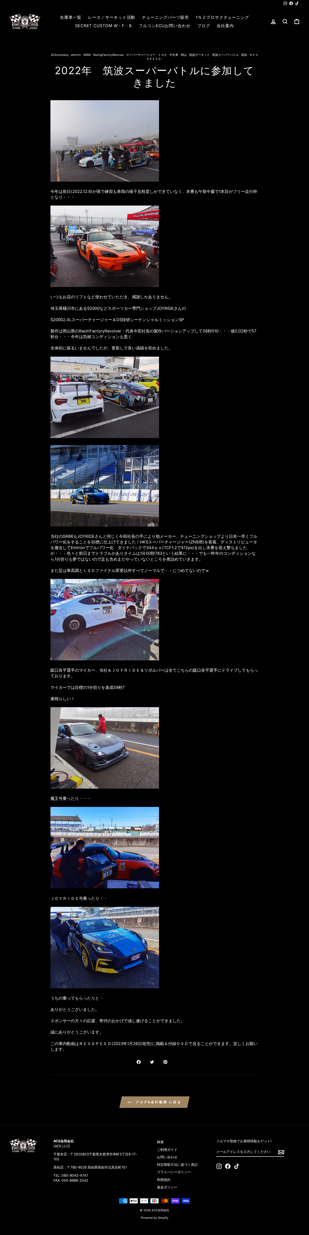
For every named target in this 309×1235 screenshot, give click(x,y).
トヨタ (162, 55)
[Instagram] (219, 1166)
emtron (76, 55)
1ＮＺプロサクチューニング (222, 17)
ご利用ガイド (167, 1149)
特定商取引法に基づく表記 (177, 1164)
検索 (160, 1142)
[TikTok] (236, 1166)
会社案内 (225, 25)
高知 (244, 55)
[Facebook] (228, 1166)
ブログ (203, 25)
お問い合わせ (167, 1157)
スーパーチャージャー (141, 55)
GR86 (87, 55)
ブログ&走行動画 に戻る (157, 1102)
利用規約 (164, 1180)
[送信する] (281, 1152)
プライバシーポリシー (174, 1172)
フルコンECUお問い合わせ (164, 25)
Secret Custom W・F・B (103, 25)
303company (60, 55)
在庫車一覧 (70, 17)
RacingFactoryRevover (108, 55)
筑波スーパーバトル (225, 55)
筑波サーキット (199, 55)
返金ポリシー (167, 1187)
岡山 (184, 55)
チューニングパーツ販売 (165, 17)
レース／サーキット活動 (111, 17)
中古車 (173, 55)
